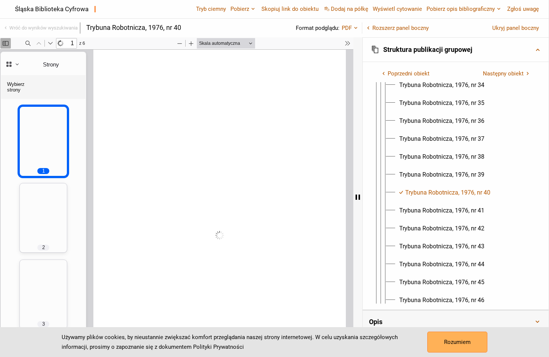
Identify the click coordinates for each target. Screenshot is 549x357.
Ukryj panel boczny (515, 28)
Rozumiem (457, 342)
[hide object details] (357, 197)
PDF (347, 28)
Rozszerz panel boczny (400, 28)
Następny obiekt (503, 73)
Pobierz (239, 9)
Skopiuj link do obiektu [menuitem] (290, 9)
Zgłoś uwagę (523, 9)
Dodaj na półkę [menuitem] (349, 9)
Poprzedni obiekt (408, 73)
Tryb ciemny (211, 9)
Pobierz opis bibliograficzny (461, 9)
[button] (456, 50)
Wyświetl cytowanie (397, 9)
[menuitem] (441, 85)
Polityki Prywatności (218, 347)
